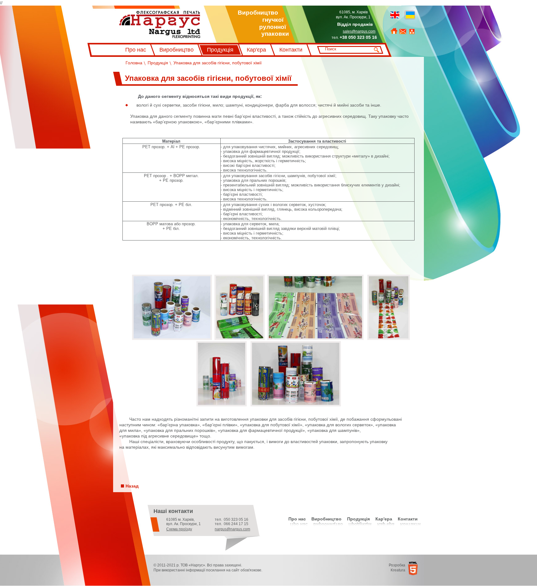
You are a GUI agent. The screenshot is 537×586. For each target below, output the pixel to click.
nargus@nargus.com (232, 529)
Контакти (290, 50)
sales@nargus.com (359, 31)
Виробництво (176, 50)
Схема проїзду (179, 529)
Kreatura (398, 570)
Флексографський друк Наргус (145, 13)
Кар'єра (256, 50)
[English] (395, 15)
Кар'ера (383, 518)
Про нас (135, 50)
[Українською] (410, 15)
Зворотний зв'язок (402, 31)
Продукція (220, 50)
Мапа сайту (412, 31)
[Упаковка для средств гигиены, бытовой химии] (172, 338)
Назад (132, 485)
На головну (394, 31)
